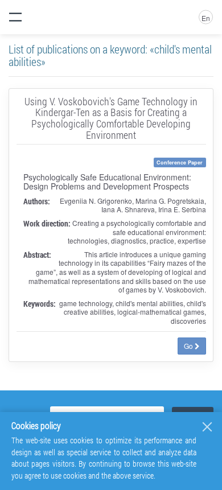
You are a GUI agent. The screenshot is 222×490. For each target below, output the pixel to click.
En (206, 18)
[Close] (207, 427)
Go (189, 346)
